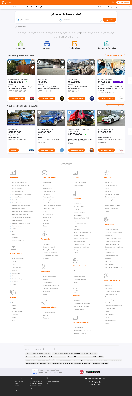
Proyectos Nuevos (18, 240)
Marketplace (40, 7)
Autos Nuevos (47, 188)
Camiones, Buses (48, 200)
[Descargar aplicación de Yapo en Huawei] (81, 372)
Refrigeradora (78, 250)
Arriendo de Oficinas (18, 209)
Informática (78, 215)
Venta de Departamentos (20, 185)
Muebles (14, 270)
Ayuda (16, 383)
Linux (75, 227)
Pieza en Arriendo (17, 226)
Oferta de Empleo (80, 182)
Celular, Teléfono (79, 212)
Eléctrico (108, 250)
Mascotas (108, 177)
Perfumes (15, 314)
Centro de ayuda (125, 7)
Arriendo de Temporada (20, 214)
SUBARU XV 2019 (115, 360)
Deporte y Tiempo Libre (82, 303)
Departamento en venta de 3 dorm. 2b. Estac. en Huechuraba (45, 357)
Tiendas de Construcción (113, 267)
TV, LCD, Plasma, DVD (81, 238)
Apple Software (79, 206)
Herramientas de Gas (112, 244)
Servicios (108, 258)
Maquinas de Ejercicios (81, 306)
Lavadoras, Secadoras (81, 247)
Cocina (14, 261)
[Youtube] (100, 382)
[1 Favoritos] (9, 62)
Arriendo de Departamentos (21, 206)
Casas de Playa (17, 220)
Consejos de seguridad (114, 7)
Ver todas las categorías (52, 381)
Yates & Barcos (47, 239)
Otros (14, 285)
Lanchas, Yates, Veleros (50, 253)
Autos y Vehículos (48, 177)
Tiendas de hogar (17, 279)
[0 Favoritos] (39, 62)
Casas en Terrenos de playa (21, 223)
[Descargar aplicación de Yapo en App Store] (88, 372)
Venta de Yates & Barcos (51, 256)
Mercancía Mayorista (81, 322)
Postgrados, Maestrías (50, 288)
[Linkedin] (97, 382)
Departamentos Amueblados (21, 217)
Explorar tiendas (102, 7)
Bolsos (14, 303)
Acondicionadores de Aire (82, 244)
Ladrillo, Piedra (110, 253)
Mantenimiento (110, 264)
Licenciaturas (47, 282)
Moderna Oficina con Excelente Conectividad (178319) (85, 357)
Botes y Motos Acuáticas (51, 250)
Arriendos (15, 200)
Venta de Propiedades (19, 182)
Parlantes (77, 229)
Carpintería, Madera (111, 229)
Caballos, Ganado (111, 185)
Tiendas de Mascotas (112, 194)
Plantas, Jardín (16, 267)
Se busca (15, 276)
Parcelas (14, 232)
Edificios (14, 229)
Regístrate (17, 390)
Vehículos (14, 7)
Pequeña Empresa (111, 294)
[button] (32, 67)
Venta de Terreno (17, 197)
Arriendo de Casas (18, 203)
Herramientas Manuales (113, 241)
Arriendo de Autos (49, 191)
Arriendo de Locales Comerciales (22, 211)
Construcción (109, 224)
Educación (45, 272)
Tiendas (48, 383)
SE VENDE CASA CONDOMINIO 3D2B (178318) (40, 360)
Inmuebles (5, 7)
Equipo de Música (49, 209)
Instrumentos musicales (82, 274)
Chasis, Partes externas (50, 203)
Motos (45, 185)
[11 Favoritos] (69, 62)
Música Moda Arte (80, 266)
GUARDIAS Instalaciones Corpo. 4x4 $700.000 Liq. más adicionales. (74, 353)
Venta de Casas (17, 188)
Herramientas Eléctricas (113, 238)
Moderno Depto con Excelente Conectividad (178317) (90, 360)
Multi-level (108, 288)
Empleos (76, 177)
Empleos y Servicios (26, 7)
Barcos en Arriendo (49, 247)
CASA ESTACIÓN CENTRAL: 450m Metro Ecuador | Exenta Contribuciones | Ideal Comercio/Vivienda (58, 363)
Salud (107, 317)
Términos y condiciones (36, 381)
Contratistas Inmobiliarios (113, 232)
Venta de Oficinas (18, 191)
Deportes (76, 295)
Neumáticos (47, 217)
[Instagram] (92, 382)
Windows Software (80, 241)
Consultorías (109, 303)
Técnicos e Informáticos (51, 285)
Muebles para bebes (49, 321)
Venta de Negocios (111, 300)
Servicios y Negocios (112, 280)
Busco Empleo (78, 185)
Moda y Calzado (17, 311)
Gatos (107, 188)
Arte (75, 271)
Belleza (13, 298)
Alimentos (108, 182)
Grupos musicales (80, 280)
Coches (45, 315)
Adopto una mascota (112, 209)
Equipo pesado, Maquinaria (52, 206)
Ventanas (15, 282)
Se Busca (46, 223)
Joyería (14, 306)
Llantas (45, 220)
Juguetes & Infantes (49, 307)
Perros (107, 203)
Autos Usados (47, 182)
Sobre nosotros (19, 381)
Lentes (14, 309)
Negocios (15, 237)
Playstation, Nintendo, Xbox (83, 232)
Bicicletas (77, 300)
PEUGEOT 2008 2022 (64, 360)
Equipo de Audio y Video (82, 218)
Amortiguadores (48, 197)
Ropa (13, 320)
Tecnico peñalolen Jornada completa (38, 353)
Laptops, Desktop (80, 224)
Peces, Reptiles (110, 200)
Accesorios (46, 194)
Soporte (17, 385)
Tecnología (77, 198)
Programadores (110, 309)
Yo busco (46, 258)
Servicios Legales (110, 320)
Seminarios (46, 291)
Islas (13, 235)
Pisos (13, 264)
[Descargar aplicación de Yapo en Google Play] (96, 372)
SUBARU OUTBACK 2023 (100, 363)
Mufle (45, 211)
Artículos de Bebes (18, 258)
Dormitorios (16, 273)
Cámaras (77, 209)
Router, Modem (79, 235)
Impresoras (77, 221)
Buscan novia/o (110, 197)
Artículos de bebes (49, 312)
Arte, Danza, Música (49, 277)
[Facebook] (89, 382)
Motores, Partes (48, 214)
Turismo (107, 323)
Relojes (14, 317)
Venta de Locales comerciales (22, 194)
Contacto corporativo (20, 388)
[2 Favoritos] (69, 112)
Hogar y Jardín (16, 253)
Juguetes (46, 318)
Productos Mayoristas (112, 291)
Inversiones (109, 285)
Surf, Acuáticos (79, 309)
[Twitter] (94, 382)
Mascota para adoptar (112, 206)
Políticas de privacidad (36, 383)
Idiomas (45, 280)
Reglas (31, 388)
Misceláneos (109, 235)
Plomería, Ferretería (111, 256)
